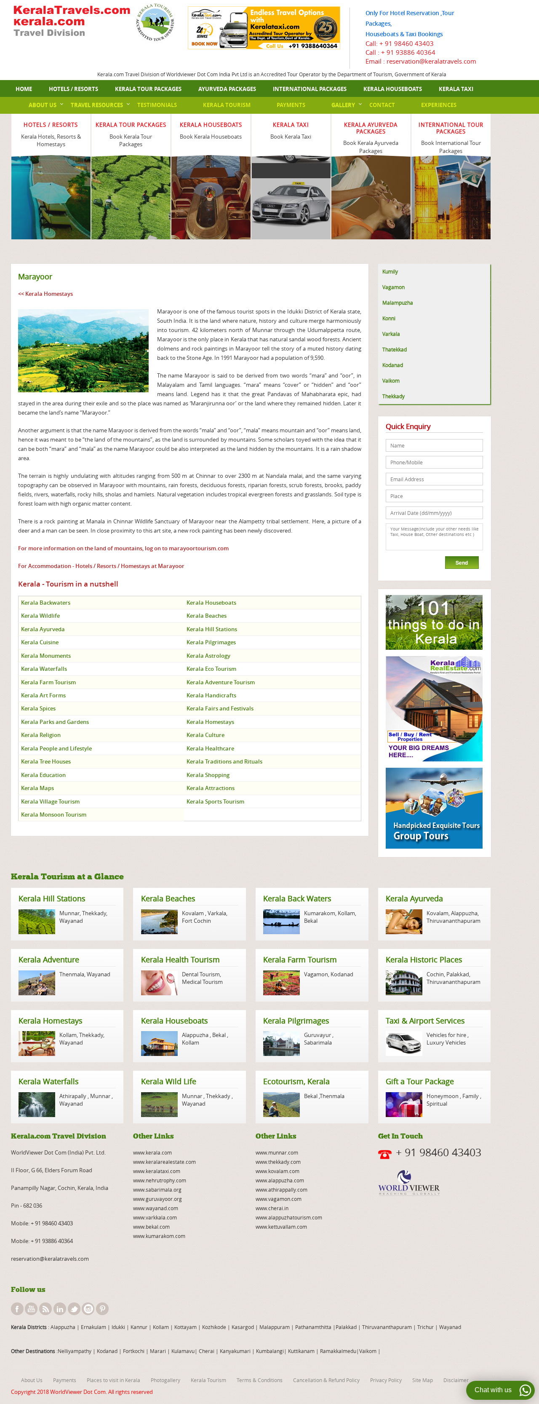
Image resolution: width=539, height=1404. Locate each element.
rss (45, 1308)
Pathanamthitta (314, 1327)
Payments (291, 105)
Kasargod (242, 1327)
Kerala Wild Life (168, 1081)
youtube (31, 1308)
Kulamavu (183, 1351)
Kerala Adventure (49, 959)
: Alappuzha (61, 1327)
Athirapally (73, 1096)
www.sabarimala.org (157, 1189)
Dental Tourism (201, 974)
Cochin (435, 974)
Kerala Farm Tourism (300, 959)
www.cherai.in (272, 1208)
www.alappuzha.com (280, 1180)
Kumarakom (319, 913)
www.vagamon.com (279, 1198)
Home (24, 89)
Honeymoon (443, 1096)
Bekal (311, 920)
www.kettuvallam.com (281, 1226)
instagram (88, 1308)
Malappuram (274, 1327)
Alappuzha (464, 913)
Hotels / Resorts (73, 89)
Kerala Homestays (51, 1020)
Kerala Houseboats (392, 89)
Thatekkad (394, 349)
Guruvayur (318, 1035)
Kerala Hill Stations (52, 898)
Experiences (438, 105)
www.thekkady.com (278, 1161)
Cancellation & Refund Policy (326, 1380)
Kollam (346, 913)
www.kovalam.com (277, 1171)
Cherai (207, 1351)
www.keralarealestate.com (164, 1161)
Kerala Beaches (168, 898)
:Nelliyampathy (73, 1351)
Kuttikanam (301, 1351)
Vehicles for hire (447, 1035)
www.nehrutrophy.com (159, 1180)
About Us (42, 105)
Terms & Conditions (260, 1380)
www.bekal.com (151, 1226)
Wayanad (71, 920)
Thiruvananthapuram (453, 920)
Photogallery (165, 1380)
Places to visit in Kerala (113, 1380)
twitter (74, 1308)
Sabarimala (318, 1042)
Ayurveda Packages (227, 89)
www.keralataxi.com (156, 1171)
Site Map (422, 1380)
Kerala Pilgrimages (296, 1020)
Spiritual (437, 1103)
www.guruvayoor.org (157, 1198)
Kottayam (186, 1327)
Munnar (69, 913)
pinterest (102, 1308)
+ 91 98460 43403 (406, 43)
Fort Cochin (196, 920)
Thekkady (393, 396)
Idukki (119, 1327)
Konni (388, 318)
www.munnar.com (277, 1152)
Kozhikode (214, 1327)
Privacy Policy (386, 1380)
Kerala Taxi (456, 89)
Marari (157, 1351)
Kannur (138, 1327)
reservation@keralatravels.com (50, 1258)
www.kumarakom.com (159, 1236)
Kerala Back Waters (297, 898)
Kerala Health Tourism (180, 959)
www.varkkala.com (155, 1217)
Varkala (391, 333)
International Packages (310, 89)
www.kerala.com (152, 1152)
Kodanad (392, 365)
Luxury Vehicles (446, 1042)
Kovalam (193, 913)
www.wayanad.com (155, 1208)
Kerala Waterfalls (49, 1081)
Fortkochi (134, 1351)
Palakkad (457, 974)
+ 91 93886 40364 (408, 52)
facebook (17, 1308)
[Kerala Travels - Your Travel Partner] (72, 21)
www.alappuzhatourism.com (289, 1217)
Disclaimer (456, 1380)
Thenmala (71, 974)
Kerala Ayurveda (414, 898)
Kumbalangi (269, 1351)
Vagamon (393, 287)
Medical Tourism (202, 982)
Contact (382, 105)
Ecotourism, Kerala (296, 1081)
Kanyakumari (235, 1351)
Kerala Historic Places (424, 959)
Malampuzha (397, 302)
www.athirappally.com (281, 1189)
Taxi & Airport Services (425, 1020)
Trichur (425, 1327)
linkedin (59, 1308)
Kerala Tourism (227, 105)
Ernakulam (94, 1327)
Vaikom (391, 380)
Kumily (390, 271)
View (50, 170)
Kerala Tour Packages (148, 89)
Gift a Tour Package (420, 1081)
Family (470, 1096)
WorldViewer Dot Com (78, 1392)
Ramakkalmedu (338, 1351)
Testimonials (157, 105)
